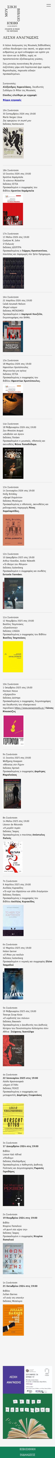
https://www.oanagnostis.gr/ (30, 708)
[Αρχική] (12, 19)
